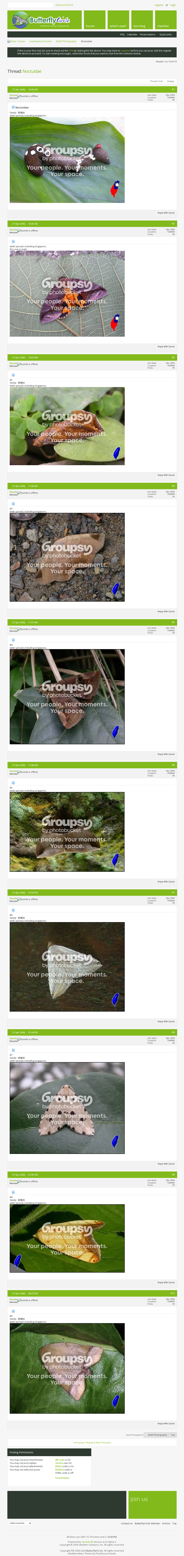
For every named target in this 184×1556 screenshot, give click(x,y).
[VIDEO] (59, 1469)
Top (173, 1434)
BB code (60, 1459)
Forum (21, 41)
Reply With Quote (166, 212)
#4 (173, 485)
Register (159, 5)
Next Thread (102, 1442)
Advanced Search (64, 4)
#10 (173, 1293)
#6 (173, 765)
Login (173, 5)
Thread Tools (156, 81)
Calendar (132, 34)
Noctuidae (32, 71)
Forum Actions (147, 34)
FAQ (122, 34)
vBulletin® (87, 1541)
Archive (166, 1523)
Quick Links (166, 34)
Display (170, 81)
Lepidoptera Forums (41, 41)
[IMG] (58, 1466)
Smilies (59, 1463)
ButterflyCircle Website (147, 1523)
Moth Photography (66, 41)
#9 (173, 1174)
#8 (173, 1032)
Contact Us (127, 1523)
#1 (173, 89)
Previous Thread (84, 1442)
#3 (173, 357)
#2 (173, 223)
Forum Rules (62, 1477)
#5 (173, 622)
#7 (173, 892)
